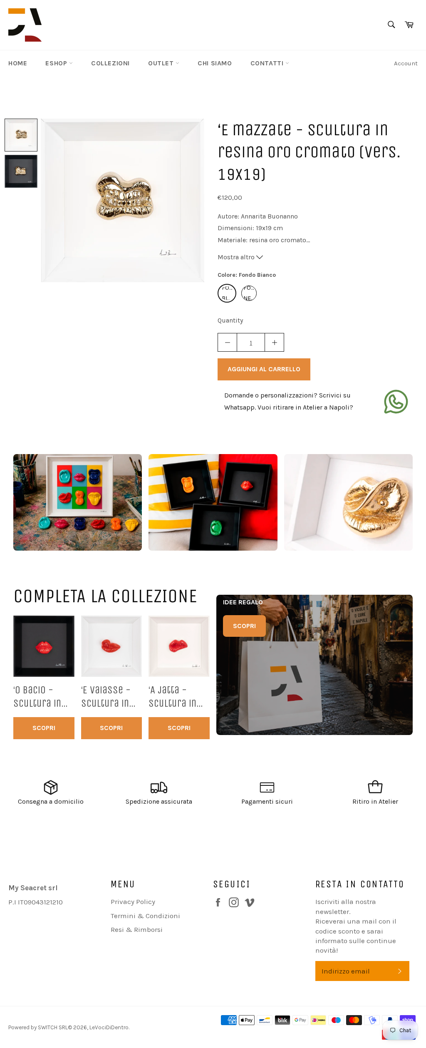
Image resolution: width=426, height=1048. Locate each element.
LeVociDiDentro (109, 1027)
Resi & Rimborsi (137, 929)
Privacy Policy (133, 901)
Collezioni (110, 63)
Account (406, 63)
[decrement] (227, 342)
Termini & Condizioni (145, 915)
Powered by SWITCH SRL (38, 1027)
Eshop (57, 63)
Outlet (162, 63)
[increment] (274, 342)
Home (17, 63)
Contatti (267, 63)
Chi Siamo (215, 63)
